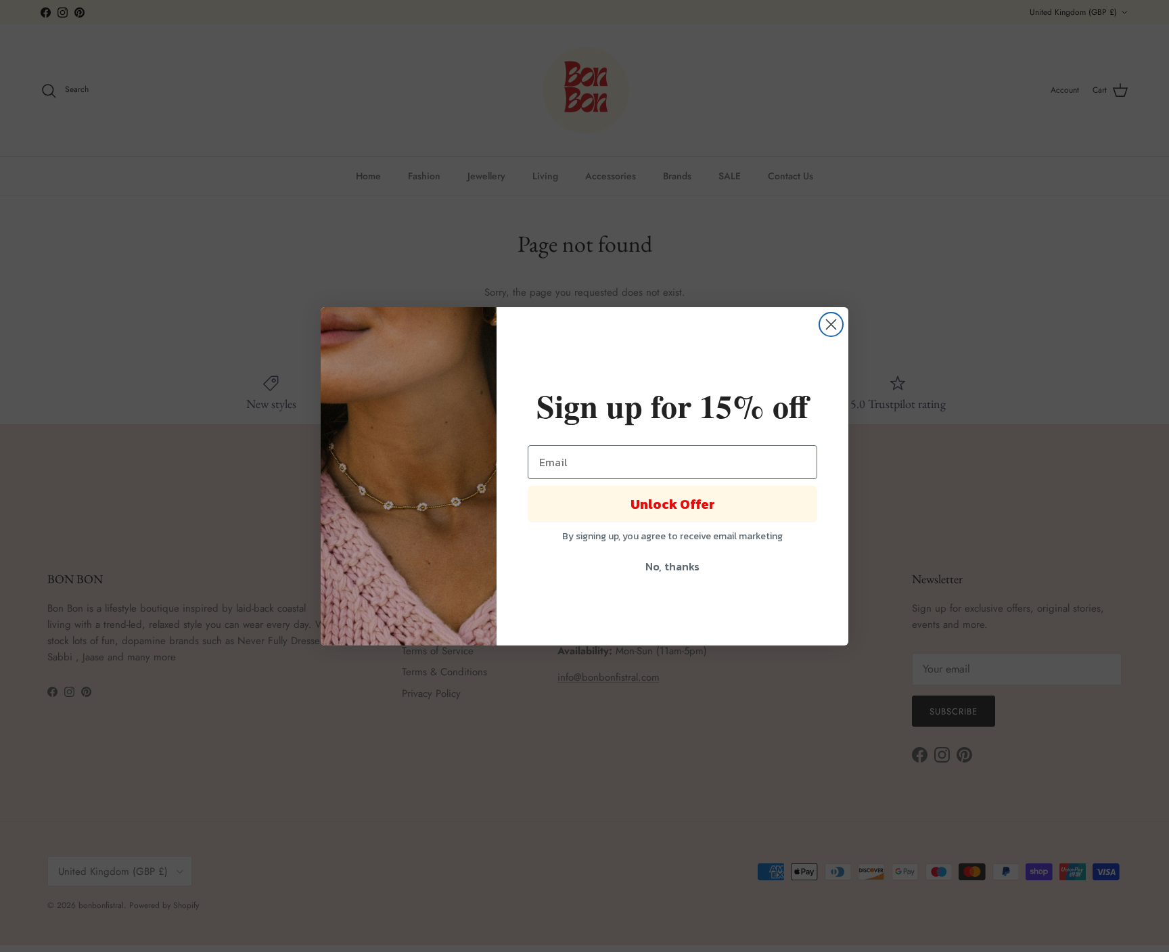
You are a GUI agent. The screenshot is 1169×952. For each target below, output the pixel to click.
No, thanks (672, 566)
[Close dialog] (831, 324)
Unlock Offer (673, 504)
